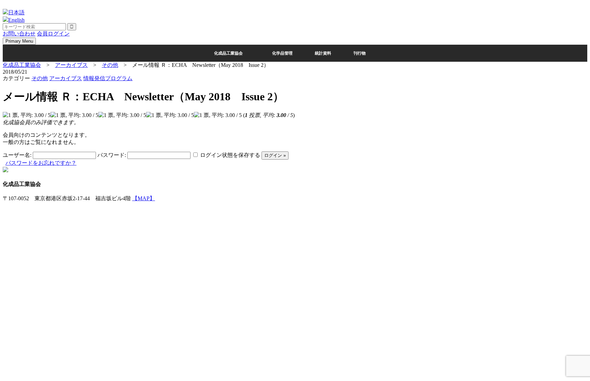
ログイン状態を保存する (230, 155)
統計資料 (323, 53)
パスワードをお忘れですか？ (40, 163)
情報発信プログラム (107, 78)
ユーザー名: (17, 155)
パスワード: (111, 155)
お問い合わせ (19, 33)
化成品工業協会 (228, 53)
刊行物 (359, 53)
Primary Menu (19, 41)
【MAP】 (143, 198)
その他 (39, 78)
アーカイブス (65, 78)
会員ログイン (53, 33)
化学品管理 (282, 53)
